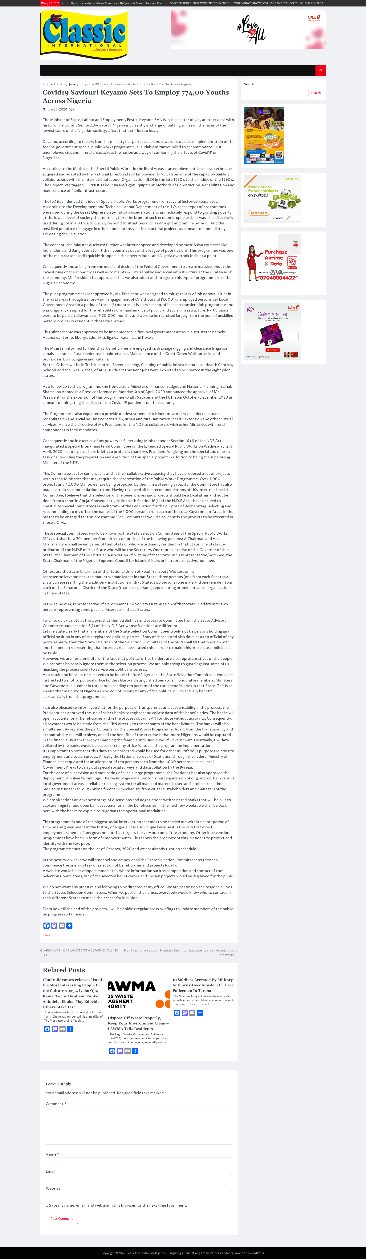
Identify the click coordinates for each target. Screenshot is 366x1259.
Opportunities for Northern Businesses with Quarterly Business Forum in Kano (97, 3)
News (46, 935)
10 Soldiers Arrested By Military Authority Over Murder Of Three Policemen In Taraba (203, 985)
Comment (56, 1103)
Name (52, 1154)
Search (249, 84)
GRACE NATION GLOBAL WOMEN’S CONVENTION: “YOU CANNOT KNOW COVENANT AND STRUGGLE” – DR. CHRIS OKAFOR (226, 3)
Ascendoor (225, 1253)
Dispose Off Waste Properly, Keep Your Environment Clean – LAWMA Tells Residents (138, 1023)
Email (52, 1171)
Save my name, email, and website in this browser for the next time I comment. (118, 1205)
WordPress (257, 1253)
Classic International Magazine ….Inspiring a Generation (162, 1253)
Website (53, 1188)
